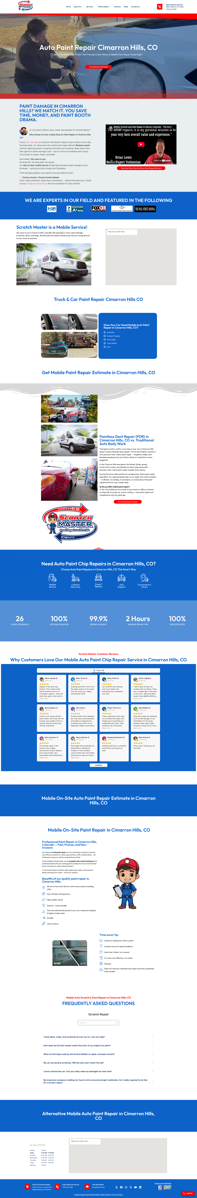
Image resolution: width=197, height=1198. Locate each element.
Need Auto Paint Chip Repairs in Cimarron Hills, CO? (98, 563)
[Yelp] (116, 1187)
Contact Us (135, 7)
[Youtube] (135, 1187)
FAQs (126, 7)
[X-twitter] (130, 1187)
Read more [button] (44, 698)
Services (89, 7)
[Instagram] (126, 1187)
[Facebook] (121, 1187)
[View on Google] (42, 679)
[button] (98, 1037)
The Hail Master (98, 1185)
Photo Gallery (103, 7)
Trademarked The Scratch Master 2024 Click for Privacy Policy (98, 1194)
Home (68, 7)
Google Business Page (36, 183)
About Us (77, 7)
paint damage (32, 142)
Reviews (117, 7)
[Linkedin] (140, 1187)
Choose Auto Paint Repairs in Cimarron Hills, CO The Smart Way (98, 569)
